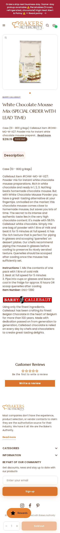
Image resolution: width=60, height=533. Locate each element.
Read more (44, 135)
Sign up (30, 491)
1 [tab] (30, 93)
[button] (3, 25)
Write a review (30, 383)
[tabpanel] (30, 62)
